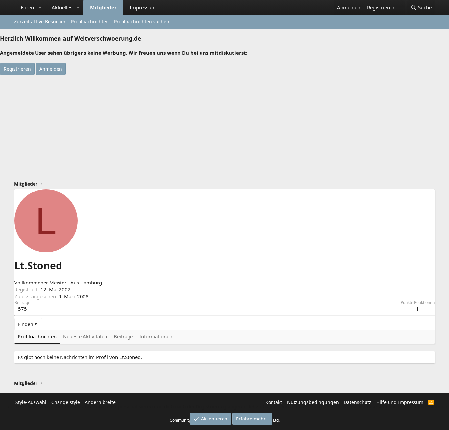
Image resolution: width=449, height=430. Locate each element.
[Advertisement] (224, 124)
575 (22, 309)
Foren (27, 7)
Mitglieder (103, 7)
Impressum (143, 7)
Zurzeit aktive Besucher (40, 21)
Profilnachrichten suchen (141, 21)
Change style (65, 402)
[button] (40, 7)
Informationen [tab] (155, 336)
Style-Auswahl (30, 402)
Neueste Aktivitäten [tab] (85, 336)
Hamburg (91, 282)
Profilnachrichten (90, 21)
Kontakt (273, 402)
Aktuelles (62, 7)
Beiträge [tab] (123, 336)
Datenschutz (357, 402)
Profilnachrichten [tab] (37, 336)
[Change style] (401, 4)
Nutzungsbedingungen (313, 402)
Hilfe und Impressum (399, 402)
